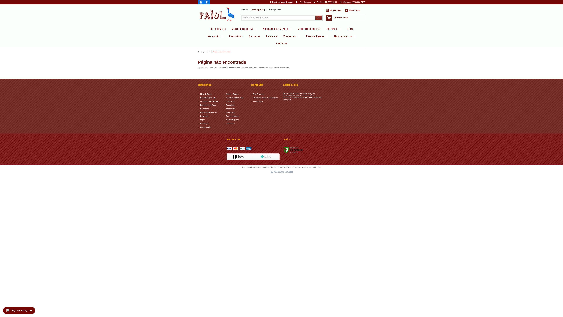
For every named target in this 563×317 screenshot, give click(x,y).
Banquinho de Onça (208, 105)
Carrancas (230, 102)
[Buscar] (318, 18)
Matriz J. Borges (232, 94)
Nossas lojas (258, 102)
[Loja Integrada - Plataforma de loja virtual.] (281, 172)
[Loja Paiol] (217, 14)
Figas (202, 120)
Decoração (204, 124)
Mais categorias (232, 120)
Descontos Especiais (208, 113)
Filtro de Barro (206, 94)
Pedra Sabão (205, 127)
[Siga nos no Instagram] (201, 3)
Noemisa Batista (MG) (235, 98)
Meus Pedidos (336, 10)
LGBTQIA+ (230, 124)
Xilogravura (230, 109)
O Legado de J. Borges (209, 102)
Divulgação (230, 113)
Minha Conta (354, 10)
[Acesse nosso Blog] (207, 3)
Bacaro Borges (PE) (208, 98)
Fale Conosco (305, 2)
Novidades (204, 109)
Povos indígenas (232, 116)
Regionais (204, 116)
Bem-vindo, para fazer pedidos (261, 10)
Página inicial (205, 52)
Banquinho (230, 105)
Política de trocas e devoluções (265, 98)
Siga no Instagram (21, 310)
